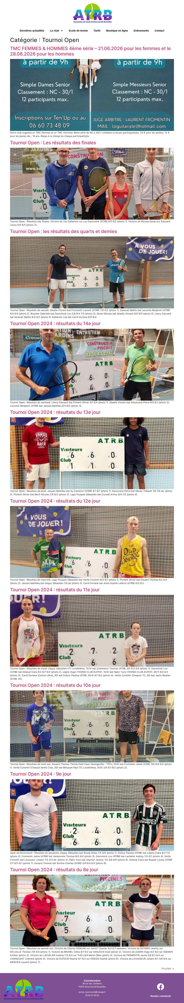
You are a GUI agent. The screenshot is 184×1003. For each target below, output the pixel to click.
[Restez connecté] (160, 987)
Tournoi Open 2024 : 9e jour (40, 774)
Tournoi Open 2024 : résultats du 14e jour (55, 323)
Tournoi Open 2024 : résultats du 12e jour (55, 501)
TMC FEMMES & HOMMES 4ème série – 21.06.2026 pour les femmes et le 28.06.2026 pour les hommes (90, 51)
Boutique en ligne (117, 30)
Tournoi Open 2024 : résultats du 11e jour (55, 589)
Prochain (168, 968)
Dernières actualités (32, 30)
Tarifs (97, 30)
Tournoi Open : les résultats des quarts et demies (63, 231)
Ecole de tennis (78, 30)
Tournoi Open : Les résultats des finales (53, 142)
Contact (159, 30)
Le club (54, 30)
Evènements (141, 30)
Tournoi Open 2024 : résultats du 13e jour (55, 412)
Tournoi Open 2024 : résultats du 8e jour (54, 869)
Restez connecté (160, 996)
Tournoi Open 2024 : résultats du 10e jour (55, 685)
